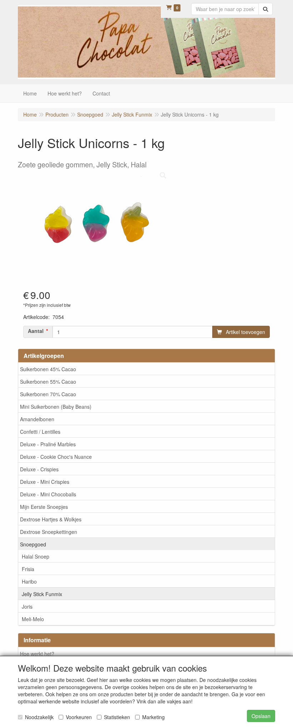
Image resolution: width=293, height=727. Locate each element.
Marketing (153, 717)
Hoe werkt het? (37, 653)
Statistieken (117, 717)
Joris (27, 606)
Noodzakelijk (39, 717)
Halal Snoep (35, 556)
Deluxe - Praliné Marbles (48, 444)
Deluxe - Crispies (39, 469)
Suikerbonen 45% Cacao (48, 369)
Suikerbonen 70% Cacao (48, 394)
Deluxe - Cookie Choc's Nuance (56, 456)
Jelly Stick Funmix (42, 594)
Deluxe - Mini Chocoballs (48, 494)
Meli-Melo (33, 619)
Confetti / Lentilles (40, 431)
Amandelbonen (37, 419)
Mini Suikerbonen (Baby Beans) (55, 406)
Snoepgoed (33, 544)
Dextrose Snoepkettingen (48, 531)
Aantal (36, 330)
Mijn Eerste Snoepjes (44, 506)
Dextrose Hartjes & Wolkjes (50, 519)
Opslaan (261, 715)
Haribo (29, 581)
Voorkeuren (79, 717)
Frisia (28, 569)
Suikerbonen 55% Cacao (48, 381)
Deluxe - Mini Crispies (44, 481)
